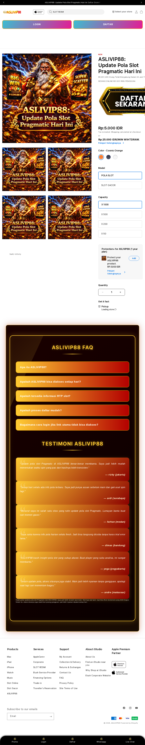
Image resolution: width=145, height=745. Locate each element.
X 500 (104, 214)
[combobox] (75, 11)
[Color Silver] (115, 157)
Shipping (115, 132)
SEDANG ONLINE (105, 81)
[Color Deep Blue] (108, 157)
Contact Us (65, 672)
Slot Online (12, 683)
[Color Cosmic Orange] (101, 157)
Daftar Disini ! (94, 3)
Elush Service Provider (44, 672)
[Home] (12, 11)
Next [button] (141, 2)
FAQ (61, 678)
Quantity (103, 285)
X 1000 (105, 204)
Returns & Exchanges (70, 667)
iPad (9, 662)
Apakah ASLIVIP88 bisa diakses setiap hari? (50, 381)
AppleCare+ (39, 657)
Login (43, 742)
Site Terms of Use (68, 688)
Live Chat (130, 742)
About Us (90, 657)
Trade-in (37, 683)
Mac (9, 657)
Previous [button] (3, 2)
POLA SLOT (107, 175)
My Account (65, 657)
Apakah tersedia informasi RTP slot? (45, 396)
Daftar (72, 742)
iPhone (10, 667)
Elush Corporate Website (98, 675)
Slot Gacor (12, 688)
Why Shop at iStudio (96, 670)
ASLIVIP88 (12, 693)
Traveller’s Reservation (45, 688)
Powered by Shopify (129, 723)
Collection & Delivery (70, 662)
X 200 (104, 224)
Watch (10, 672)
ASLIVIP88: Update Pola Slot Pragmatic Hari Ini (72, 3)
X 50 (103, 233)
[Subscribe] (51, 716)
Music (10, 678)
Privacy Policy (66, 683)
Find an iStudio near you (96, 663)
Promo (15, 742)
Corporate (38, 662)
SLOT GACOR (108, 185)
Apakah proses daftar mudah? (41, 410)
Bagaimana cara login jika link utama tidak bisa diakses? (59, 424)
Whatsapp (101, 742)
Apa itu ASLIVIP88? (33, 367)
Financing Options (42, 678)
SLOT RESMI (39, 667)
